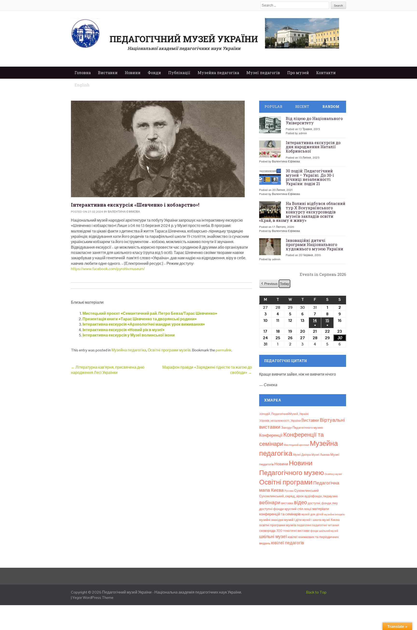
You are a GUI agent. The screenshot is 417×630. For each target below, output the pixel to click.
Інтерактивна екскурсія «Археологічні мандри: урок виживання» (144, 324)
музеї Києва (331, 520)
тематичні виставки (296, 531)
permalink (223, 350)
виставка (287, 503)
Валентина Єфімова (124, 212)
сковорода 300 (270, 531)
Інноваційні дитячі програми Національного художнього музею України (314, 244)
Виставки (108, 72)
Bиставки (310, 420)
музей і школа (311, 520)
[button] (269, 284)
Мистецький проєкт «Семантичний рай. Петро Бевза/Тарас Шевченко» (150, 313)
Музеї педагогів (263, 72)
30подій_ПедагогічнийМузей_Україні (284, 414)
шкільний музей (328, 530)
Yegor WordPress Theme (92, 597)
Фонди (154, 72)
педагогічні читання (325, 525)
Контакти (326, 72)
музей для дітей (312, 514)
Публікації (179, 72)
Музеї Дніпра (302, 454)
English (82, 84)
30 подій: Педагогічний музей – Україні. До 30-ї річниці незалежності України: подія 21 (310, 177)
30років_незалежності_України (280, 421)
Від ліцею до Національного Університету (314, 120)
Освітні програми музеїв (169, 350)
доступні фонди (271, 509)
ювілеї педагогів (287, 543)
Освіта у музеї (333, 474)
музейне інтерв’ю (334, 514)
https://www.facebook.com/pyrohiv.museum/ (108, 268)
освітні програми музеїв (277, 525)
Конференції (271, 435)
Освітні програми (286, 482)
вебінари (269, 502)
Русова (289, 490)
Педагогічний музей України (184, 39)
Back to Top (316, 592)
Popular (273, 106)
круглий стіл (294, 509)
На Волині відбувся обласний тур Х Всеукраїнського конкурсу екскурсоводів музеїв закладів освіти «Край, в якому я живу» (302, 212)
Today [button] (284, 284)
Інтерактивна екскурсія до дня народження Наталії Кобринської (313, 147)
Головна (83, 72)
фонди (314, 530)
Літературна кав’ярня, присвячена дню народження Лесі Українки (107, 370)
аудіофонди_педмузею (321, 496)
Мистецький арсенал (296, 445)
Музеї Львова (321, 454)
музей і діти (293, 520)
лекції (308, 509)
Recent (302, 106)
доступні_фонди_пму (323, 503)
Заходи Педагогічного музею (302, 428)
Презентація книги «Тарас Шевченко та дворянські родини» (140, 319)
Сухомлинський (306, 491)
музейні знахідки (271, 520)
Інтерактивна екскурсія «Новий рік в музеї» (124, 329)
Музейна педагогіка (218, 72)
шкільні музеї (273, 536)
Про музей (298, 72)
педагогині (304, 525)
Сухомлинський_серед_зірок (281, 496)
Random (330, 106)
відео (300, 502)
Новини (132, 72)
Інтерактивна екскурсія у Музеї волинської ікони (129, 335)
